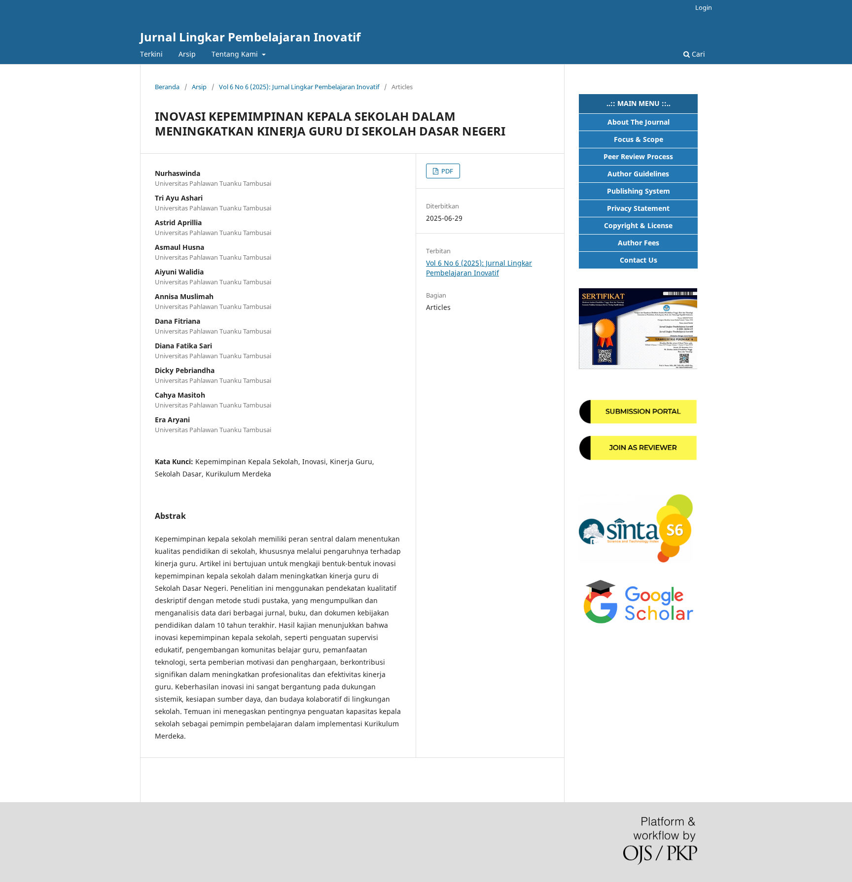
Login (703, 7)
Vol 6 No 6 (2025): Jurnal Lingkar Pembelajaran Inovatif (299, 86)
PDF (446, 171)
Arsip (187, 54)
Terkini (151, 54)
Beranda (167, 86)
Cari (697, 54)
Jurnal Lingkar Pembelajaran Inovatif (250, 37)
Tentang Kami (236, 54)
